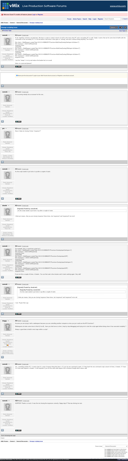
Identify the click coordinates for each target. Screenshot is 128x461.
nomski (4, 35)
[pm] (7, 138)
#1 (16, 35)
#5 (16, 205)
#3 (16, 128)
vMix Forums (4, 22)
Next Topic (122, 31)
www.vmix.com (118, 6)
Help (89, 19)
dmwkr (4, 205)
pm (3, 128)
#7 (16, 284)
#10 (16, 401)
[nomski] (7, 44)
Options (113, 27)
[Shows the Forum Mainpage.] (11, 6)
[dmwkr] (7, 215)
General (12, 22)
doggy (4, 321)
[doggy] (7, 330)
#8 (16, 321)
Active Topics (77, 19)
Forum (69, 19)
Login (34, 14)
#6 (16, 246)
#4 (16, 169)
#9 (16, 364)
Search (85, 19)
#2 (16, 92)
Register (40, 14)
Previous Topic (7, 30)
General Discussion (22, 22)
